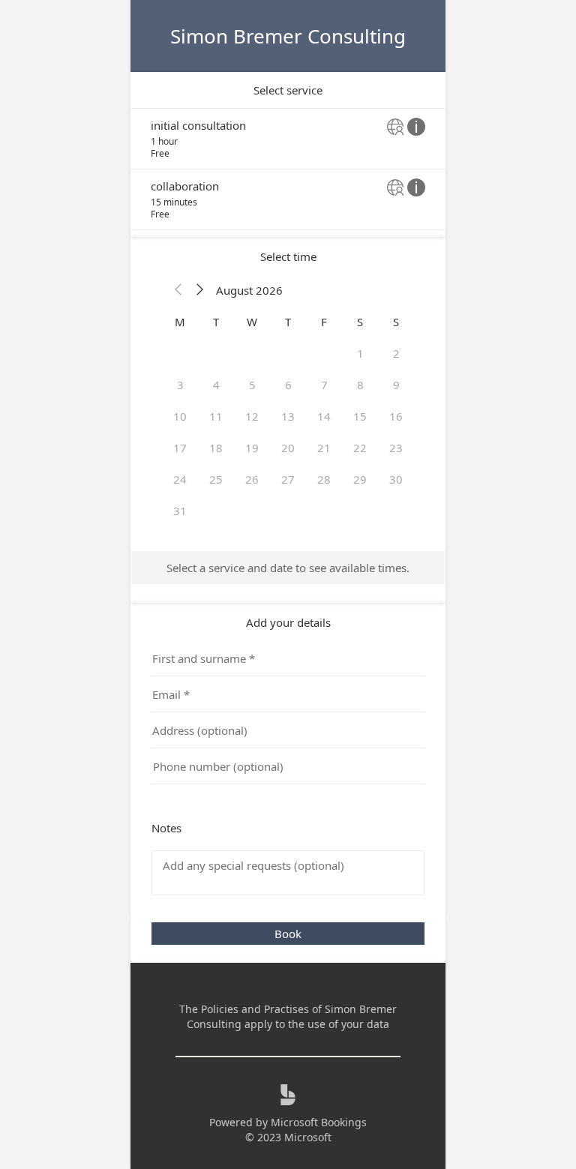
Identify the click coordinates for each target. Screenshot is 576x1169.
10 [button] (180, 416)
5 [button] (252, 384)
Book (288, 933)
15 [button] (360, 416)
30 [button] (396, 479)
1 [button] (360, 353)
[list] (288, 169)
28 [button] (324, 479)
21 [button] (324, 447)
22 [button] (360, 447)
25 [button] (216, 479)
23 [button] (396, 447)
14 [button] (324, 416)
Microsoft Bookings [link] (319, 1122)
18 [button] (216, 447)
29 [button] (360, 479)
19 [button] (252, 447)
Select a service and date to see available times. (288, 567)
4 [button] (216, 384)
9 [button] (396, 384)
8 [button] (360, 384)
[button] (178, 290)
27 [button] (288, 479)
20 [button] (288, 447)
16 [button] (396, 416)
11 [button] (216, 416)
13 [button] (288, 416)
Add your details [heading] (288, 622)
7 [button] (324, 384)
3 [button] (180, 384)
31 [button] (180, 510)
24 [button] (180, 479)
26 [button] (252, 479)
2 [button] (396, 353)
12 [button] (252, 416)
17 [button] (180, 447)
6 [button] (288, 384)
